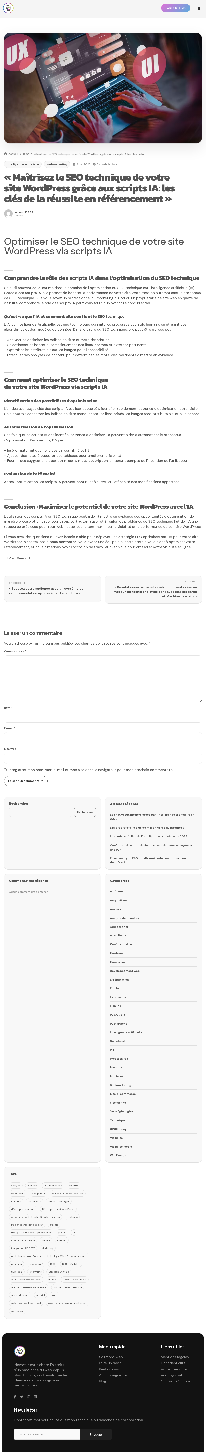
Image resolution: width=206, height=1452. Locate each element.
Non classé (118, 1041)
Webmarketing (57, 164)
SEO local (16, 1271)
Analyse (115, 909)
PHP (113, 1050)
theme (52, 1279)
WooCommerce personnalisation (67, 1303)
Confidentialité (121, 944)
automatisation (53, 1185)
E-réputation (119, 979)
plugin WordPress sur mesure (70, 1256)
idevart (46, 1240)
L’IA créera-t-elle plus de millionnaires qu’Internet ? (147, 827)
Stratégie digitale (122, 1111)
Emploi (115, 988)
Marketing (47, 1248)
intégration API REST (23, 1248)
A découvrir (118, 891)
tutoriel (40, 1295)
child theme (18, 1193)
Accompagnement (114, 1375)
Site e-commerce (123, 1094)
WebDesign (118, 1155)
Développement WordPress (58, 1209)
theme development (74, 1279)
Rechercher (19, 803)
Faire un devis (110, 1363)
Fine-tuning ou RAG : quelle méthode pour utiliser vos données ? (148, 860)
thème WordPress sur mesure (28, 1287)
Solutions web (111, 1357)
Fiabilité (116, 1006)
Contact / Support (176, 1381)
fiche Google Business (47, 1217)
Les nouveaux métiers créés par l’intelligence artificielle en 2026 (152, 817)
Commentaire (15, 651)
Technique (118, 1120)
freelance (72, 1217)
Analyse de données (124, 918)
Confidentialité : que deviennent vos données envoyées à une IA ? (151, 847)
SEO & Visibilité (71, 1264)
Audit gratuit (171, 1375)
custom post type (58, 1201)
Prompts (116, 1067)
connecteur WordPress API (67, 1193)
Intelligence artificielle (23, 164)
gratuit (62, 1232)
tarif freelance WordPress (26, 1279)
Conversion (118, 962)
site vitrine (35, 1271)
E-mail (9, 728)
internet (61, 1240)
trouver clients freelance (67, 1287)
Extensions (118, 997)
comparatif (38, 1193)
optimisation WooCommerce (28, 1256)
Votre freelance (174, 1369)
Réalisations (109, 1369)
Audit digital (119, 927)
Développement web (125, 971)
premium (16, 1264)
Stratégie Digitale (59, 1271)
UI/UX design (119, 1129)
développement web (23, 1209)
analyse (15, 1185)
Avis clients (118, 935)
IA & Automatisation (23, 1240)
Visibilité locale (121, 1146)
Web (54, 1295)
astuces (32, 1185)
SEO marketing (120, 1085)
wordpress (17, 1311)
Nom (8, 707)
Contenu (116, 953)
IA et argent (118, 1023)
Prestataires (119, 1058)
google (54, 1224)
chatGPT (74, 1185)
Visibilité (116, 1138)
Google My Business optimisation (31, 1232)
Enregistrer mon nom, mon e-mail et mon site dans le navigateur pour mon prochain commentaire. (90, 769)
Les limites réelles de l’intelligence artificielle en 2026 (148, 836)
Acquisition (118, 900)
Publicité (116, 1076)
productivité (36, 1264)
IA (74, 1232)
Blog (26, 154)
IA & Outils (117, 1015)
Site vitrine (118, 1102)
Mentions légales (175, 1357)
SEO (52, 1264)
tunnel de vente (20, 1295)
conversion (34, 1201)
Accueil (13, 154)
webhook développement (26, 1303)
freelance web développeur (27, 1224)
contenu (16, 1201)
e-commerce (19, 1217)
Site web (10, 749)
